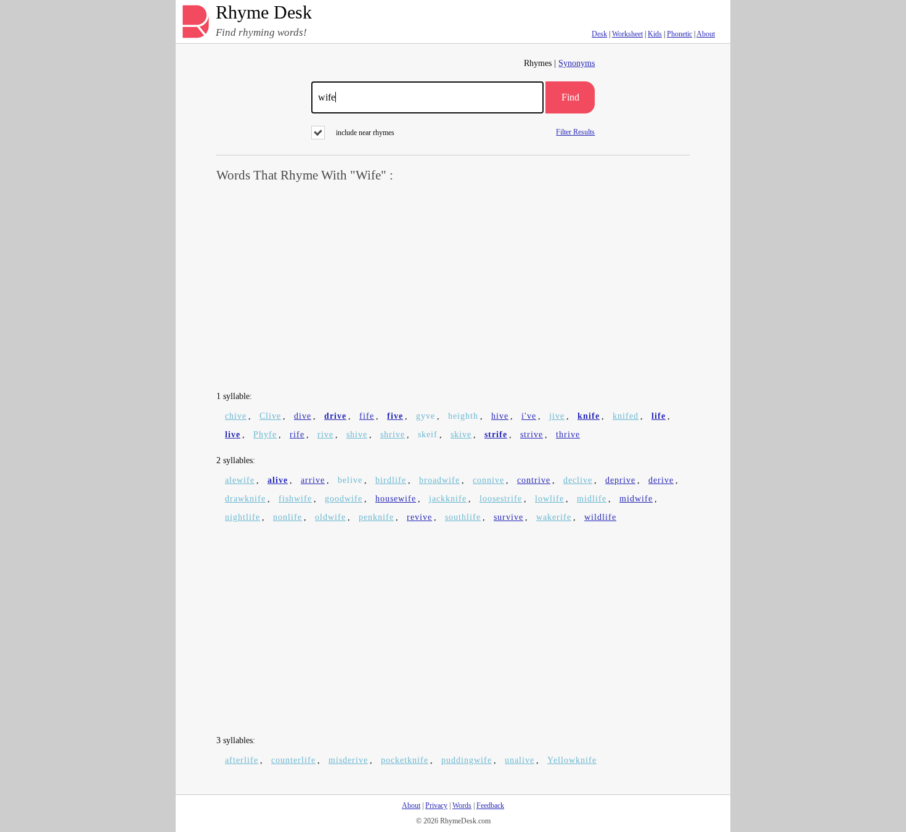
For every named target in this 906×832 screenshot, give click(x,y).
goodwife (343, 498)
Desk (599, 34)
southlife (463, 517)
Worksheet (627, 34)
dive (302, 416)
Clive (270, 416)
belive (350, 480)
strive (531, 434)
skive (461, 434)
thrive (568, 434)
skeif (428, 434)
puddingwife (466, 760)
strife (495, 434)
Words (461, 805)
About (705, 34)
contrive (533, 480)
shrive (392, 434)
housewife (395, 498)
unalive (519, 760)
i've (528, 416)
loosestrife (501, 498)
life (658, 416)
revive (419, 517)
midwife (636, 498)
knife (588, 416)
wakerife (553, 517)
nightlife (242, 517)
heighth (463, 416)
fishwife (295, 498)
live (232, 434)
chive (236, 416)
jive (557, 416)
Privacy (436, 805)
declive (577, 480)
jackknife (448, 498)
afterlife (241, 760)
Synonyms (576, 63)
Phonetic (679, 34)
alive (277, 480)
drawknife (245, 498)
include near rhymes (365, 132)
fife (366, 416)
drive (335, 416)
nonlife (287, 517)
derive (661, 480)
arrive (313, 480)
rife (297, 434)
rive (325, 434)
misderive (348, 760)
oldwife (330, 517)
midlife (591, 498)
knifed (626, 416)
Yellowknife (572, 760)
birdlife (390, 480)
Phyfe (265, 434)
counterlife (293, 760)
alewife (240, 480)
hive (499, 416)
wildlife (600, 517)
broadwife (439, 480)
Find (570, 97)
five (395, 416)
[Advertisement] (453, 287)
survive (508, 517)
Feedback (490, 805)
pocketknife (404, 760)
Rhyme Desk (264, 12)
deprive (620, 480)
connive (488, 480)
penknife (376, 517)
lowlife (549, 498)
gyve (425, 416)
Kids (655, 34)
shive (356, 434)
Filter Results (575, 132)
